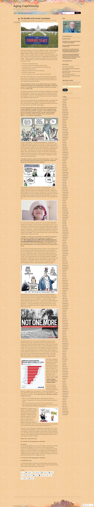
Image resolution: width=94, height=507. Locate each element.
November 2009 (65, 413)
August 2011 (64, 378)
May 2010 (64, 403)
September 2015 (65, 308)
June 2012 (64, 361)
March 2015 (64, 318)
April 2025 (64, 125)
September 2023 (65, 157)
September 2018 (65, 253)
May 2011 (64, 383)
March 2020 (64, 227)
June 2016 (64, 293)
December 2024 (65, 132)
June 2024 (64, 142)
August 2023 (64, 159)
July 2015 (64, 311)
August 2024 (64, 139)
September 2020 (65, 217)
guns (21, 21)
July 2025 (64, 120)
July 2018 (64, 257)
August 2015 (64, 310)
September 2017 (65, 268)
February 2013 (65, 359)
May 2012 (64, 363)
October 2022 (65, 175)
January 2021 (64, 210)
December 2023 (65, 152)
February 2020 (65, 228)
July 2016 (64, 291)
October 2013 (65, 346)
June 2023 (64, 162)
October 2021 (65, 195)
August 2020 (64, 218)
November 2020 (65, 213)
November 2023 (65, 154)
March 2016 (64, 298)
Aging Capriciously (26, 6)
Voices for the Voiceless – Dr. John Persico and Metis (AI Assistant (71, 72)
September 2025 (65, 117)
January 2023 (64, 170)
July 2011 (64, 379)
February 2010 (65, 408)
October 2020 (65, 215)
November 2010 (65, 393)
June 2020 (64, 222)
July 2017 (64, 271)
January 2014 (64, 341)
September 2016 (65, 288)
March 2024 (64, 147)
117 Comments (17, 22)
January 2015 (64, 321)
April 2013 (64, 356)
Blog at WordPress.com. (17, 505)
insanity (24, 21)
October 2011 (65, 374)
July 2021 (64, 200)
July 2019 (64, 240)
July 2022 (64, 180)
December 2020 (65, 212)
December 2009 (65, 411)
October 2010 (65, 394)
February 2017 (65, 280)
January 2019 (64, 248)
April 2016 (64, 296)
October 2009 (65, 414)
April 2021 (64, 205)
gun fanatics (46, 20)
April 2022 (64, 185)
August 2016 (64, 290)
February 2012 (65, 368)
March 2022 (64, 187)
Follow (65, 90)
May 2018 (64, 258)
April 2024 (64, 145)
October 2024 (65, 135)
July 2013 (64, 351)
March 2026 (64, 107)
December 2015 (65, 303)
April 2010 (64, 404)
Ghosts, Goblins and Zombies (68, 66)
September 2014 (65, 328)
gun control (41, 20)
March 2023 (64, 167)
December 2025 (65, 112)
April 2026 (64, 106)
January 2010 (64, 409)
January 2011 (64, 389)
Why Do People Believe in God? (68, 74)
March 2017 (64, 278)
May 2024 (64, 144)
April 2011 (64, 384)
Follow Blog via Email (67, 80)
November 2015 (65, 305)
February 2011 (65, 388)
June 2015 (64, 313)
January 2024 (64, 150)
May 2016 (64, 295)
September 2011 (65, 376)
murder (27, 21)
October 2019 (65, 235)
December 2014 (65, 323)
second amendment (38, 21)
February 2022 (65, 188)
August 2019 (64, 238)
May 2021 (64, 203)
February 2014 (65, 340)
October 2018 (65, 252)
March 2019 (64, 245)
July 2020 (64, 220)
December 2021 (65, 192)
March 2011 (64, 386)
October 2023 (65, 155)
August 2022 (64, 179)
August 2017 (64, 270)
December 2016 (65, 283)
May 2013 (64, 354)
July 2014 (64, 331)
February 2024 (65, 149)
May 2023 (64, 164)
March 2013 (64, 358)
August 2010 (64, 398)
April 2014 (64, 336)
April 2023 (64, 165)
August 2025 (64, 119)
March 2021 (64, 207)
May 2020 (64, 223)
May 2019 (64, 243)
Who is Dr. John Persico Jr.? (25, 13)
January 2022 (64, 190)
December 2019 (65, 232)
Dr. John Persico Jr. (25, 20)
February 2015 (65, 320)
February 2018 (65, 262)
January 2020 (64, 230)
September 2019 (65, 237)
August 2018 (64, 255)
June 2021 (64, 202)
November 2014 (65, 325)
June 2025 (64, 122)
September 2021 (65, 197)
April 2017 (64, 276)
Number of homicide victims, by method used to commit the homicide (51, 380)
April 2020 (64, 225)
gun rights (54, 20)
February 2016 (65, 300)
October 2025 (65, 115)
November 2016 (65, 285)
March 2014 (64, 338)
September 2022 (65, 177)
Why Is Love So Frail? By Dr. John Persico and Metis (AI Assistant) (71, 76)
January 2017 (64, 281)
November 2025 (65, 114)
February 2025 (65, 129)
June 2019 (64, 242)
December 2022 (65, 172)
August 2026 (64, 99)
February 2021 (65, 208)
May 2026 (64, 104)
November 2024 (65, 134)
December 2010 (65, 391)
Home (15, 13)
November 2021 (65, 194)
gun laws (50, 20)
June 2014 (64, 333)
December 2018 (65, 250)
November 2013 (65, 345)
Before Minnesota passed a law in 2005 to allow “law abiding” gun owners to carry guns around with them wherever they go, (38, 240)
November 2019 (65, 233)
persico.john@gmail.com (67, 60)
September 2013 (65, 348)
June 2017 (64, 273)
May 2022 (64, 184)
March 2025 (64, 127)
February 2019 (65, 247)
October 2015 (65, 306)
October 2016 (65, 286)
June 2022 (64, 182)
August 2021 (64, 198)
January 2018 (64, 263)
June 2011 (64, 381)
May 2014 (64, 335)
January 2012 (64, 369)
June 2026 (64, 102)
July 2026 (64, 101)
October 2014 (65, 326)
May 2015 (64, 315)
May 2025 (64, 124)
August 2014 (64, 330)
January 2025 (64, 130)
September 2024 (65, 137)
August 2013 (64, 350)
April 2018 (64, 260)
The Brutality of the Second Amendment (35, 18)
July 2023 (64, 160)
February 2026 (65, 109)
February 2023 (65, 169)
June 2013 (64, 353)
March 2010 (64, 406)
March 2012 (64, 366)
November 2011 (65, 373)
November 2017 (65, 267)
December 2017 (65, 265)
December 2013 (65, 343)
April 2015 (64, 316)
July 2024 (64, 140)
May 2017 (64, 275)
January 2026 (64, 111)
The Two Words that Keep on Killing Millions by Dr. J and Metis (71, 69)
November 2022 (65, 174)
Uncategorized (33, 20)
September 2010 (65, 396)
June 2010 (64, 401)
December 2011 (65, 371)
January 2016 (64, 301)
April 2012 (64, 364)
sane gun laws (32, 21)
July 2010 (64, 399)
